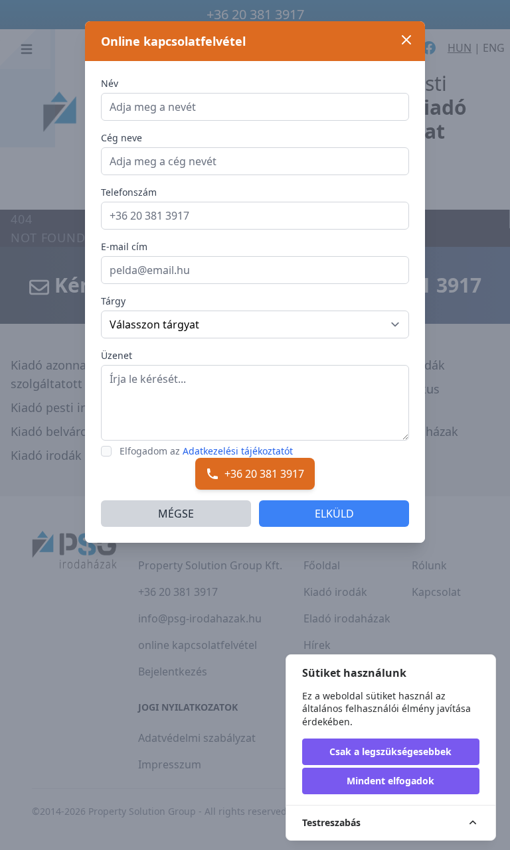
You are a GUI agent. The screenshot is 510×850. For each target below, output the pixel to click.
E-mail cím (124, 246)
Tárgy (113, 301)
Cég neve (121, 137)
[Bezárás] (406, 40)
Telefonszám (129, 192)
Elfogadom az (206, 451)
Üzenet (116, 355)
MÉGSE (176, 513)
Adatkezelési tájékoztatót (238, 451)
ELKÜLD (334, 513)
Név (109, 83)
